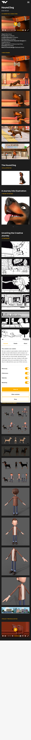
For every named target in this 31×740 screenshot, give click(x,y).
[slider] (7, 30)
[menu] (28, 2)
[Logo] (5, 2)
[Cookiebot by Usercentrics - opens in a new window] (22, 339)
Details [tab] (15, 343)
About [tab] (25, 343)
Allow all (15, 389)
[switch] (27, 373)
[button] (13, 226)
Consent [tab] (5, 343)
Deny (15, 399)
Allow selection (15, 394)
